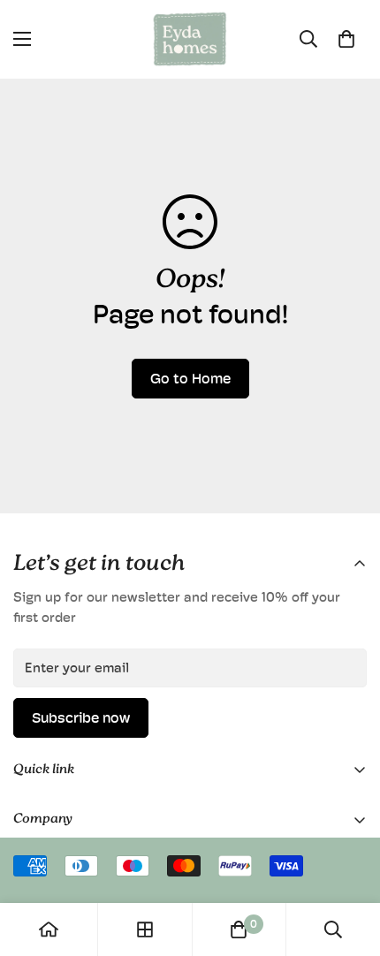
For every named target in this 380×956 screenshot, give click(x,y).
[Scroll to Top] (348, 862)
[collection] (145, 929)
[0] (346, 39)
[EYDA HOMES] (190, 39)
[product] (48, 929)
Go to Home (190, 378)
